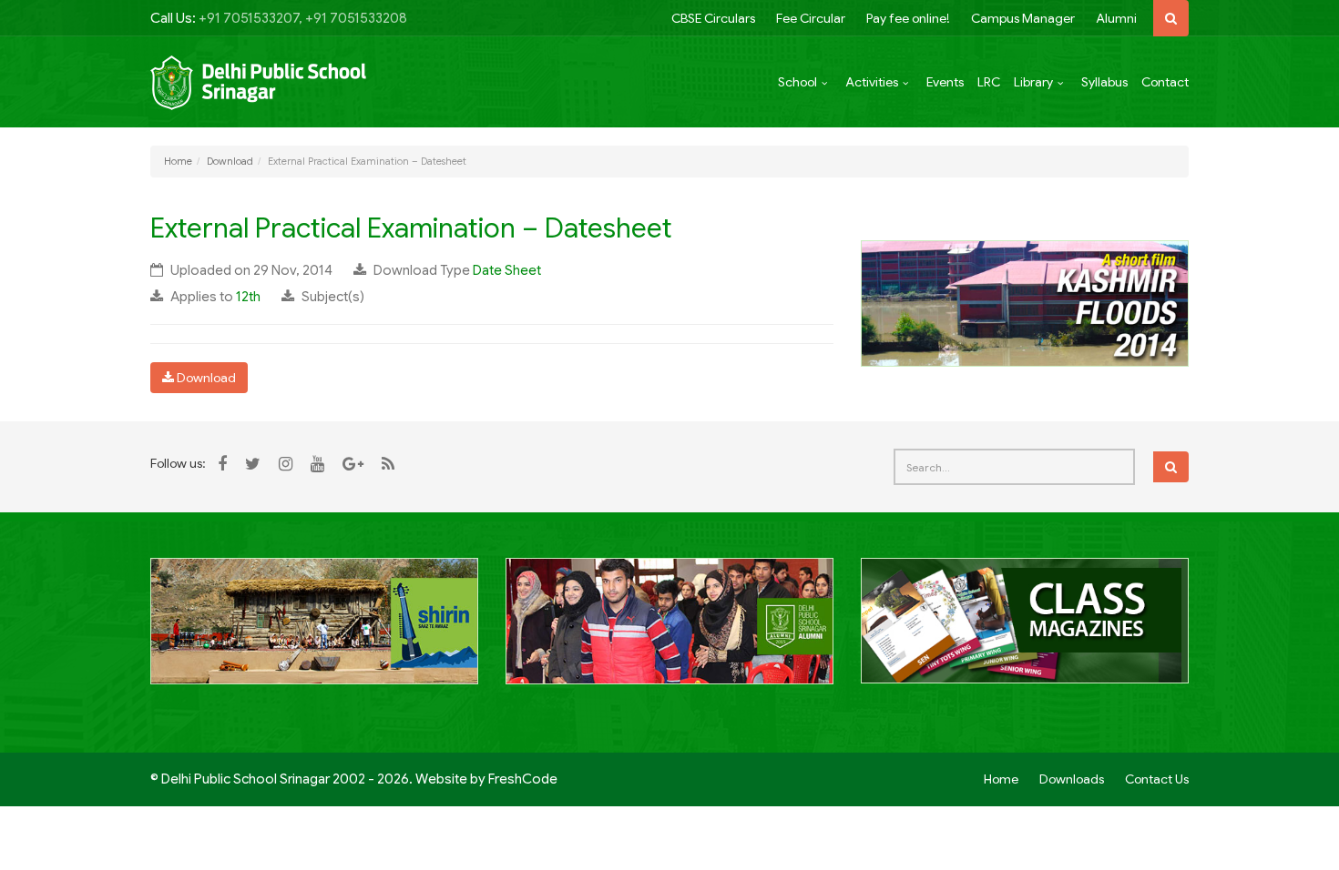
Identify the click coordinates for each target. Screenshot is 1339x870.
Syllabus (1104, 82)
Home (178, 161)
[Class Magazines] (1025, 630)
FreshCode (522, 779)
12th (248, 296)
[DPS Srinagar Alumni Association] (669, 630)
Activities (871, 82)
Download (230, 161)
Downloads (1071, 779)
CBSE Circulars (713, 18)
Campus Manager (1023, 18)
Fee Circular (810, 18)
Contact (1165, 82)
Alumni (1116, 18)
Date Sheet (507, 270)
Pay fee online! (908, 18)
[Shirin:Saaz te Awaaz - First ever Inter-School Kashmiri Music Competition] (314, 630)
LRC (988, 82)
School (797, 82)
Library (1033, 82)
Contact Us (1157, 779)
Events (945, 82)
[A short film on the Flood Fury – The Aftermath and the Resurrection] (1025, 302)
